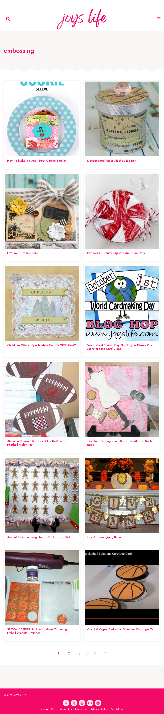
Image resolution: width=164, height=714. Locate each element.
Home (44, 709)
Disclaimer (117, 709)
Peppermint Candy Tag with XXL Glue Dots (116, 253)
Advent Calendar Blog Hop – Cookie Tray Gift (38, 537)
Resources (81, 709)
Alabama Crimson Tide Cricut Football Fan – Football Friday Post (36, 443)
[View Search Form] (8, 18)
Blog (53, 709)
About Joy (65, 709)
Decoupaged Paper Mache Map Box (111, 160)
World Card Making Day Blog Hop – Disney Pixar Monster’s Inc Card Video (120, 347)
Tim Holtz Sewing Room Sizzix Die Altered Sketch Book (120, 443)
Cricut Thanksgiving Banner (105, 537)
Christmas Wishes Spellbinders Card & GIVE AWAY (41, 345)
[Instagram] (97, 3)
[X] (89, 3)
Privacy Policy (99, 709)
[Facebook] (67, 3)
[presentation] (42, 119)
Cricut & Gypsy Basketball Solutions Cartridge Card (121, 629)
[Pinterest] (74, 3)
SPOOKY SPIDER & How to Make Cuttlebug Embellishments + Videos (37, 631)
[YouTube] (82, 3)
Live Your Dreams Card (22, 253)
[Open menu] (159, 19)
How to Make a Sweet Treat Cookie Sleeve (36, 160)
